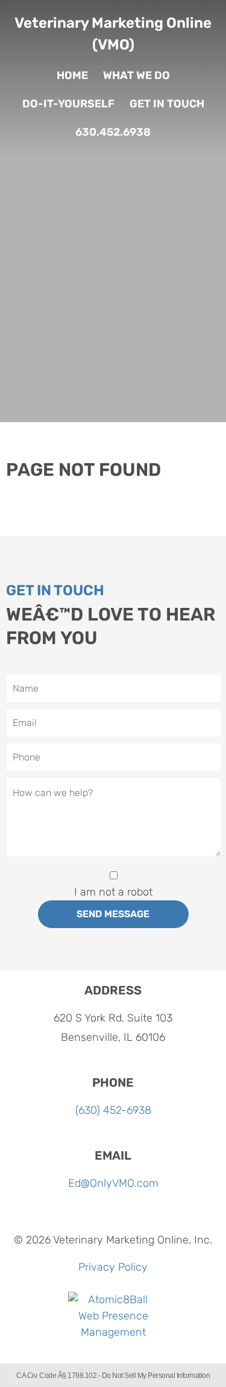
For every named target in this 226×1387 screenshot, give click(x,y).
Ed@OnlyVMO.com (113, 1183)
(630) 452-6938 (113, 1110)
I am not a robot (113, 892)
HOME (72, 75)
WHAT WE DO (136, 75)
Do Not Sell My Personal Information (156, 1375)
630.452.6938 (113, 132)
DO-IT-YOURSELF (68, 103)
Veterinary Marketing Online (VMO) (113, 33)
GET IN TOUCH (167, 103)
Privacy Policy (113, 1267)
